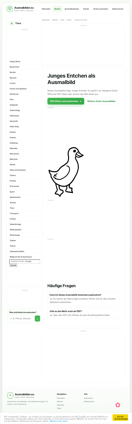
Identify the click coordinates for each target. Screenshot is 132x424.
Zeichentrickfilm (17, 251)
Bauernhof (14, 67)
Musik (12, 164)
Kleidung (14, 143)
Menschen (14, 154)
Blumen (13, 78)
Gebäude (14, 105)
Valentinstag (15, 224)
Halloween (14, 116)
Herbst (13, 132)
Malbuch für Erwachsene (21, 257)
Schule (13, 202)
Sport (12, 192)
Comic (13, 83)
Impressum (88, 398)
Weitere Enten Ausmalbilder (101, 101)
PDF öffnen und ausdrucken (65, 101)
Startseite (46, 9)
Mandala (13, 148)
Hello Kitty (14, 126)
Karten (86, 9)
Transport (14, 213)
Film (12, 99)
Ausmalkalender (72, 9)
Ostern (13, 175)
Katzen (13, 137)
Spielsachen (15, 197)
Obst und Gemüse (18, 170)
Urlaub (13, 219)
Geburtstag (15, 110)
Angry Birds (15, 61)
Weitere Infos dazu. (59, 420)
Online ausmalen (100, 9)
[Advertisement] (24, 37)
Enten (69, 20)
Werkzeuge (15, 235)
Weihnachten (16, 229)
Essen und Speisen (18, 89)
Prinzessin (14, 186)
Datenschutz (117, 9)
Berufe (13, 72)
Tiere (12, 208)
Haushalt (14, 121)
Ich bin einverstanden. (121, 417)
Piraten (13, 181)
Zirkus (12, 246)
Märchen (14, 159)
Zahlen (13, 240)
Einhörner (14, 94)
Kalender (60, 405)
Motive (57, 9)
